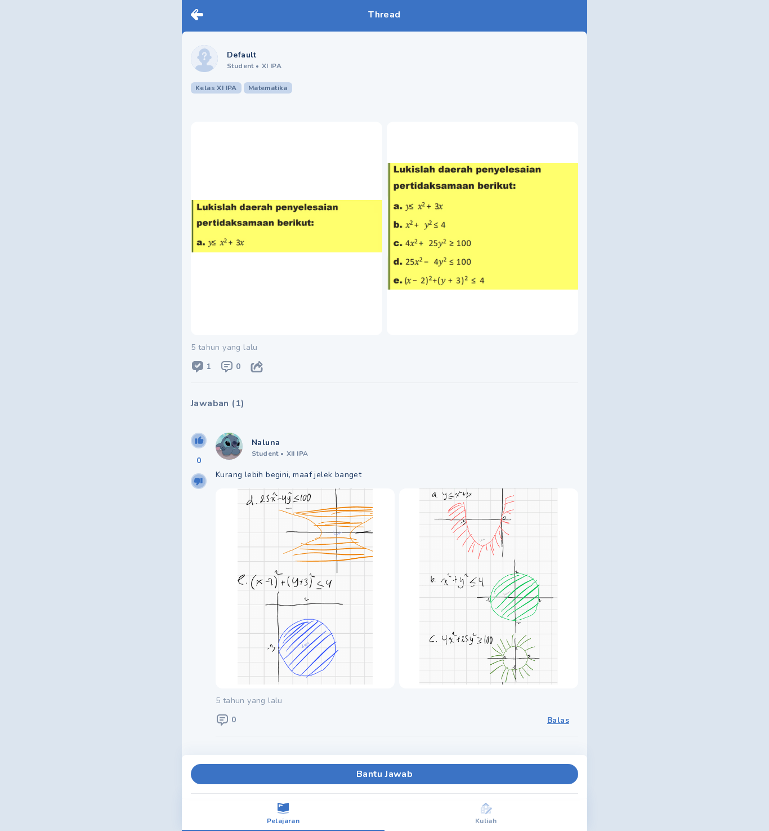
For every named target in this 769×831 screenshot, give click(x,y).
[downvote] (199, 481)
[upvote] (199, 440)
